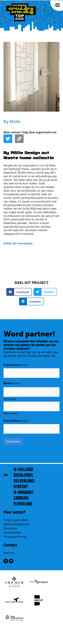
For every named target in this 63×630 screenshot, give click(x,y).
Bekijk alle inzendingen (18, 243)
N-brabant (23, 492)
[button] (19, 292)
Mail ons (9, 553)
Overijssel (23, 475)
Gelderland (24, 480)
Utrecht (21, 486)
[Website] (19, 138)
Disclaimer (11, 528)
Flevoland (23, 503)
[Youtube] (11, 561)
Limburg (21, 498)
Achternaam (11, 413)
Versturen (13, 441)
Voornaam (10, 398)
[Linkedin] (6, 561)
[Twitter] (8, 138)
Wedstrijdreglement (17, 524)
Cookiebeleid (12, 532)
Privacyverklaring (15, 537)
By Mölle (12, 121)
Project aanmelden (16, 520)
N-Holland (23, 469)
